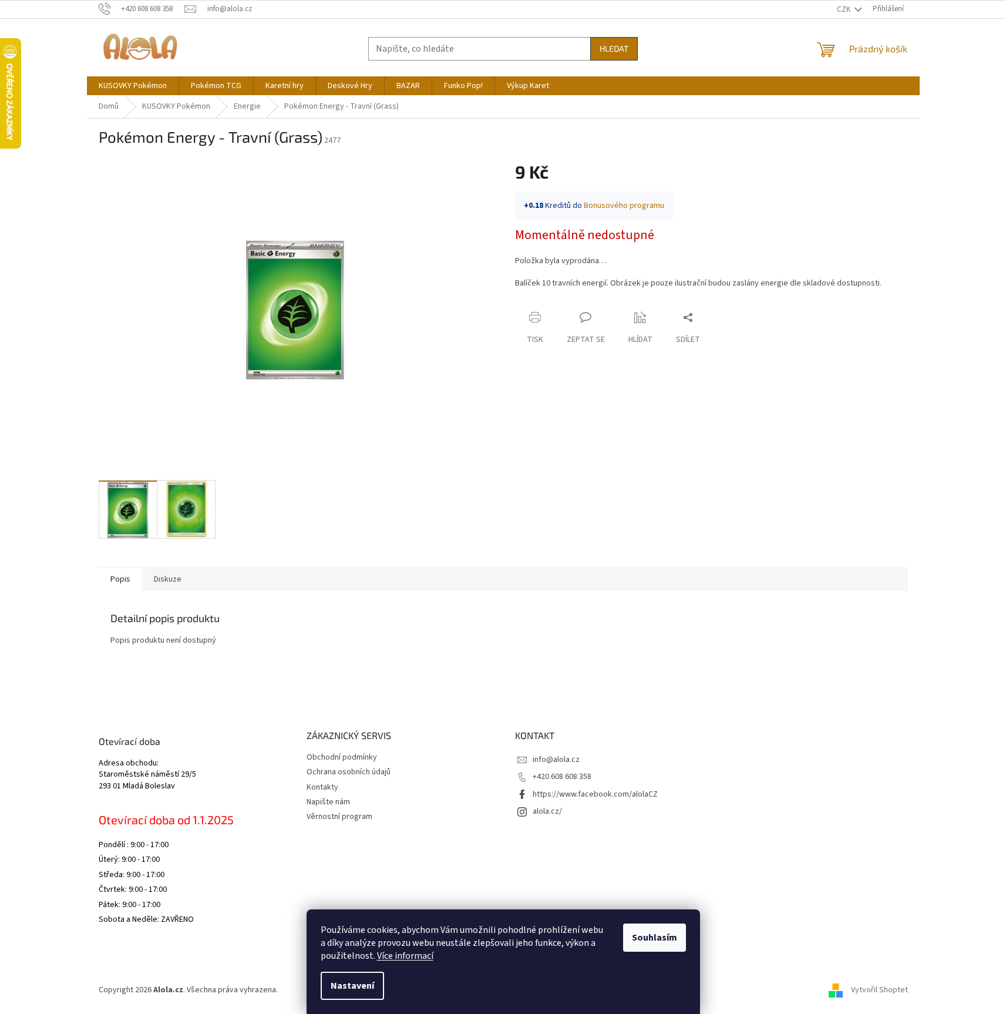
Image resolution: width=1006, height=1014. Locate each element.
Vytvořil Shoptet (879, 990)
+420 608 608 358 (562, 777)
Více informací (405, 955)
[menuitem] (133, 85)
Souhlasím (654, 937)
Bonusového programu (624, 205)
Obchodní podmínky (342, 757)
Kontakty (322, 787)
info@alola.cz (556, 759)
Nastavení (352, 985)
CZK (844, 9)
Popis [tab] (120, 579)
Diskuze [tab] (167, 579)
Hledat (614, 48)
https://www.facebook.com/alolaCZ (595, 794)
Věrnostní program (339, 816)
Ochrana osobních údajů (349, 772)
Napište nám (328, 802)
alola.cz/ (547, 811)
